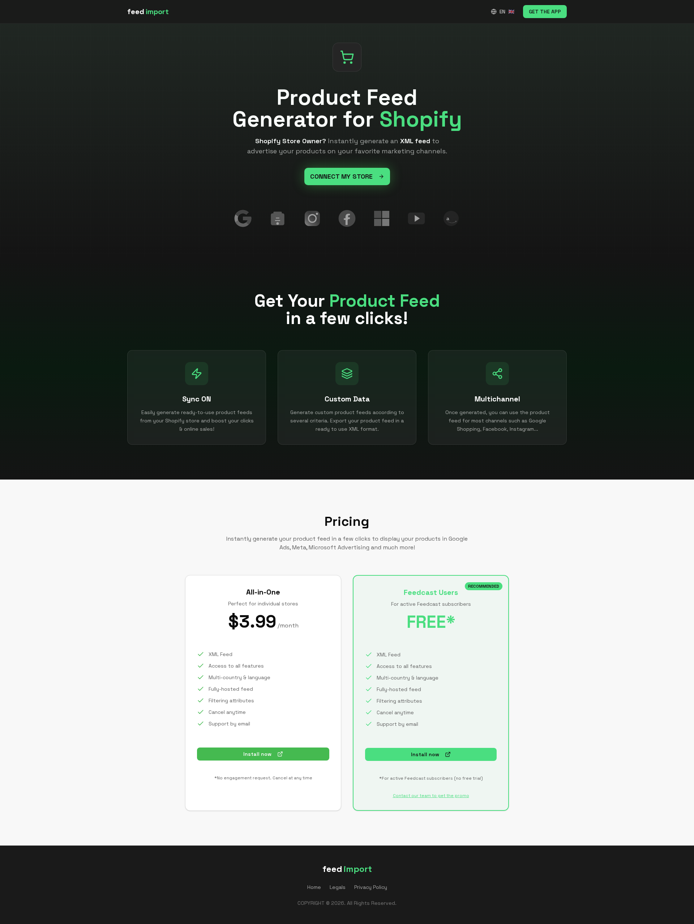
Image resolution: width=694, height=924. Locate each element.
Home (314, 887)
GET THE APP (545, 11)
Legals (338, 887)
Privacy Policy (370, 887)
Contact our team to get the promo (431, 796)
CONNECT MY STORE (341, 176)
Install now (257, 754)
